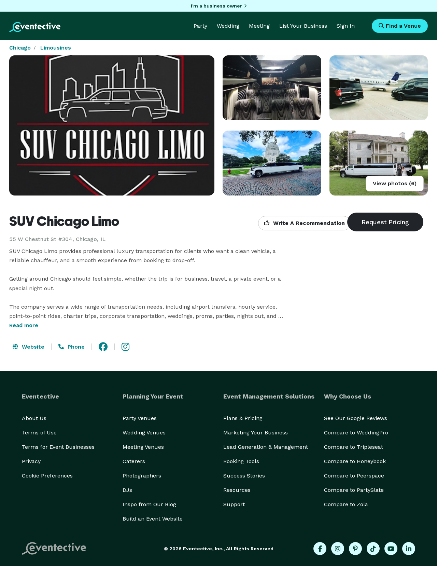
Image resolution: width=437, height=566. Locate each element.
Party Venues (140, 418)
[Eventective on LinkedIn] (408, 548)
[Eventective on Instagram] (337, 548)
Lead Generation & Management (265, 447)
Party (200, 26)
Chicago (20, 47)
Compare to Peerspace (354, 475)
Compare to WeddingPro (356, 432)
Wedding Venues (144, 432)
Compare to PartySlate (354, 490)
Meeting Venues (143, 447)
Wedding (228, 26)
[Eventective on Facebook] (319, 548)
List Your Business (303, 26)
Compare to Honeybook (355, 461)
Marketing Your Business (255, 432)
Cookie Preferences (47, 475)
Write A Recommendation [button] (308, 223)
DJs (127, 490)
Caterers (134, 461)
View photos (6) (395, 183)
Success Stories (244, 475)
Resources (237, 490)
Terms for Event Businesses (58, 447)
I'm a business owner (216, 6)
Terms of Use (39, 432)
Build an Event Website (153, 518)
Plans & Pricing (243, 418)
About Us (34, 418)
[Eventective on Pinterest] (355, 548)
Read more (23, 325)
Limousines (55, 47)
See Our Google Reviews (355, 418)
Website (32, 346)
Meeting (259, 26)
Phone (75, 346)
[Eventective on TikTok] (373, 548)
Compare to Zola (346, 504)
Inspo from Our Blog (149, 504)
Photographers (142, 475)
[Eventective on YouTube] (390, 548)
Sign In (346, 26)
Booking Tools (241, 461)
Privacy (31, 461)
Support (234, 504)
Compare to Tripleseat (353, 447)
